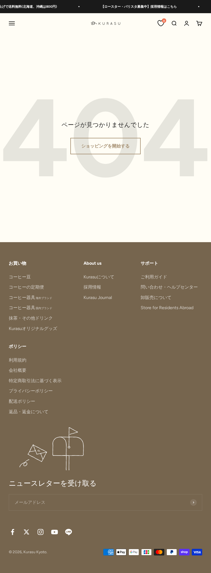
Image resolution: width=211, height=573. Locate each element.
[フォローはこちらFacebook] (12, 532)
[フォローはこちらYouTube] (54, 532)
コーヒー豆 (20, 276)
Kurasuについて (99, 276)
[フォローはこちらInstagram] (40, 532)
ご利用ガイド (154, 276)
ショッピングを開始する (105, 146)
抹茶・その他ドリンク (31, 318)
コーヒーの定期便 (26, 287)
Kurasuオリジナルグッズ (33, 328)
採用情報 (92, 287)
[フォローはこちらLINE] (68, 532)
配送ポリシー (22, 401)
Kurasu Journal (98, 297)
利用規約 (17, 360)
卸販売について (156, 297)
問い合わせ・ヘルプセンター (169, 287)
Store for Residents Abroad (167, 307)
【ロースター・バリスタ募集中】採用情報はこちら (136, 7)
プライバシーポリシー (31, 390)
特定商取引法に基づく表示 (35, 380)
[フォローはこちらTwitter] (26, 532)
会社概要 (17, 370)
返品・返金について (28, 411)
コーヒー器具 (30, 297)
